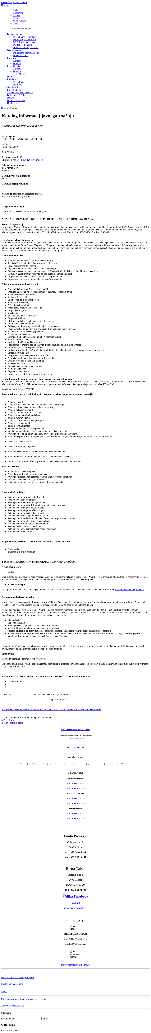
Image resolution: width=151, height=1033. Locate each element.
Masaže (22, 74)
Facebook (75, 903)
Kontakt (16, 60)
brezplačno (78, 738)
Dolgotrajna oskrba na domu (26, 53)
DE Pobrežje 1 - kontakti (24, 37)
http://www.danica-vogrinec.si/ (129, 589)
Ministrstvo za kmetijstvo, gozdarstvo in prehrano (24, 999)
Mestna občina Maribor (12, 984)
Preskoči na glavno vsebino (14, 2)
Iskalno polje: (7, 1018)
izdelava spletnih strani (12, 723)
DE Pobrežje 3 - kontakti (24, 42)
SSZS (4, 991)
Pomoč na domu (20, 55)
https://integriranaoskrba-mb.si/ (75, 964)
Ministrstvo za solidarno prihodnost (17, 977)
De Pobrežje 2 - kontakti (24, 39)
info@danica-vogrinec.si (32, 160)
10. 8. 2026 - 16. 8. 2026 (75, 788)
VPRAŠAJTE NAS (75, 757)
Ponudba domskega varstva (25, 47)
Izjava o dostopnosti (75, 747)
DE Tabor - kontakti (22, 45)
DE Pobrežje (19, 82)
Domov (4, 108)
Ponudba (17, 63)
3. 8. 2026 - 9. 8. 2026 (75, 783)
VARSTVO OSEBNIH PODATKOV (75, 729)
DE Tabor (17, 84)
